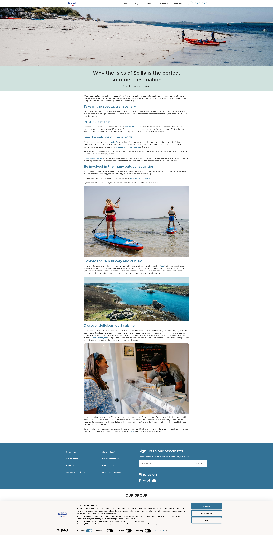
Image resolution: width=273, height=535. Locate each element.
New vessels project (110, 459)
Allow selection (206, 513)
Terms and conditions (75, 472)
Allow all (206, 506)
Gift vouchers (72, 459)
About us (70, 466)
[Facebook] (140, 480)
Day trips (162, 4)
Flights (148, 4)
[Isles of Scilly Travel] (76, 3)
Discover (177, 4)
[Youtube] (154, 480)
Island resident (108, 452)
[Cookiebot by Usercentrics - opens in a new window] (62, 530)
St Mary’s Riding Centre (139, 178)
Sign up (199, 463)
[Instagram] (145, 480)
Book (126, 4)
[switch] (110, 530)
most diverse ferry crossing (128, 147)
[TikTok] (149, 480)
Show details (160, 531)
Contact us (71, 452)
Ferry (136, 4)
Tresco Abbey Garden (93, 158)
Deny (206, 520)
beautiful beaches (133, 127)
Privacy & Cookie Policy (112, 472)
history (161, 266)
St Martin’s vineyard (98, 338)
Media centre (108, 466)
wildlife (114, 142)
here (132, 431)
